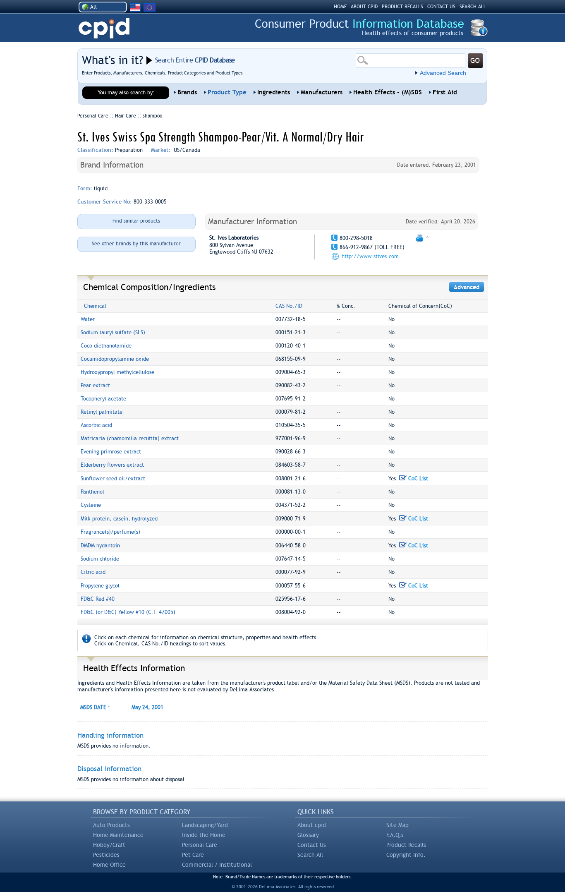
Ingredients (273, 92)
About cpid (311, 825)
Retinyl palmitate (101, 412)
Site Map (397, 825)
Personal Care (199, 845)
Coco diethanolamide (106, 346)
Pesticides (106, 854)
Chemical (95, 306)
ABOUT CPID (364, 7)
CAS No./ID (288, 306)
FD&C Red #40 (98, 599)
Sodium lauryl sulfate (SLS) (113, 332)
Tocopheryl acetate (103, 399)
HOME (340, 7)
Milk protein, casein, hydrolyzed (119, 519)
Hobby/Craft (109, 845)
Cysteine (91, 505)
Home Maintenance (118, 835)
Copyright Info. (406, 854)
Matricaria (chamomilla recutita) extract (130, 438)
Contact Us (311, 845)
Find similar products (136, 221)
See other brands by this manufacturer (136, 244)
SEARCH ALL (473, 7)
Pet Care (193, 854)
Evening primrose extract (111, 451)
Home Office (109, 864)
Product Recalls (406, 845)
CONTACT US (441, 7)
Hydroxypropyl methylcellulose (117, 372)
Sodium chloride (100, 559)
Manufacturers (321, 92)
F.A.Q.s (395, 835)
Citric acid (93, 572)
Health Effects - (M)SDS (387, 92)
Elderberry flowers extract (112, 465)
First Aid (445, 92)
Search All (310, 854)
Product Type (227, 92)
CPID (104, 28)
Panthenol (92, 492)
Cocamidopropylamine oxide (115, 359)
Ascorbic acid (96, 425)
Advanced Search (443, 73)
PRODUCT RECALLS (402, 7)
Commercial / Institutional (217, 864)
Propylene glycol (100, 586)
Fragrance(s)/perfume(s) (110, 532)
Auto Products (111, 825)
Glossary (308, 835)
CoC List (417, 478)
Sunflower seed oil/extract (113, 478)
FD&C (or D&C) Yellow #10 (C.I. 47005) (128, 612)
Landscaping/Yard (205, 825)
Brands (187, 92)
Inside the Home (203, 835)
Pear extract (95, 385)
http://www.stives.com (370, 256)
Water (88, 319)
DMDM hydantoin (100, 545)
